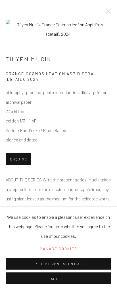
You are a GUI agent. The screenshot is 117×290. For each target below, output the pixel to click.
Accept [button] (58, 279)
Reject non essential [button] (58, 264)
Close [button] (107, 13)
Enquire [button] (18, 159)
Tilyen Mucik (28, 59)
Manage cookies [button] (58, 249)
